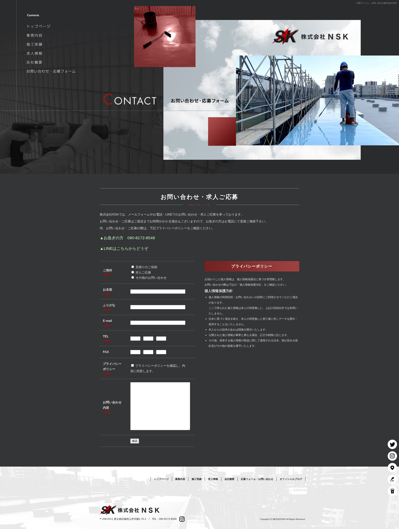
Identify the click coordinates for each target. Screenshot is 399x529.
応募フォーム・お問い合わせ (52, 71)
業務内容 (52, 35)
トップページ (52, 26)
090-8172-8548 (141, 238)
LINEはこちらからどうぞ (126, 248)
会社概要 (52, 62)
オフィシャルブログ (291, 479)
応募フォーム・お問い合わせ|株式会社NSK (377, 3)
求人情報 (52, 53)
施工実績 (52, 44)
